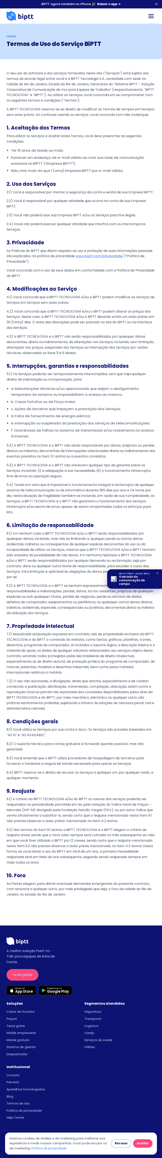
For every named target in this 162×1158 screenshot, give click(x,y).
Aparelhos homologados (26, 1089)
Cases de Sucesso (21, 1012)
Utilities (89, 1047)
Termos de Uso (18, 1103)
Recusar (121, 1143)
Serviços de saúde (98, 1040)
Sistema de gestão (21, 1047)
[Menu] (151, 16)
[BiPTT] (20, 16)
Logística (91, 1026)
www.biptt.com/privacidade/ (99, 256)
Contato (13, 1075)
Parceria (13, 1082)
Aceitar (143, 1143)
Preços (12, 1019)
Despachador (17, 1054)
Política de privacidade (24, 1111)
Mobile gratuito (18, 1040)
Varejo (89, 1033)
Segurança (92, 1012)
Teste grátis (22, 975)
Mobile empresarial (21, 1033)
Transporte (92, 1019)
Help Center (15, 1117)
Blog (10, 1096)
